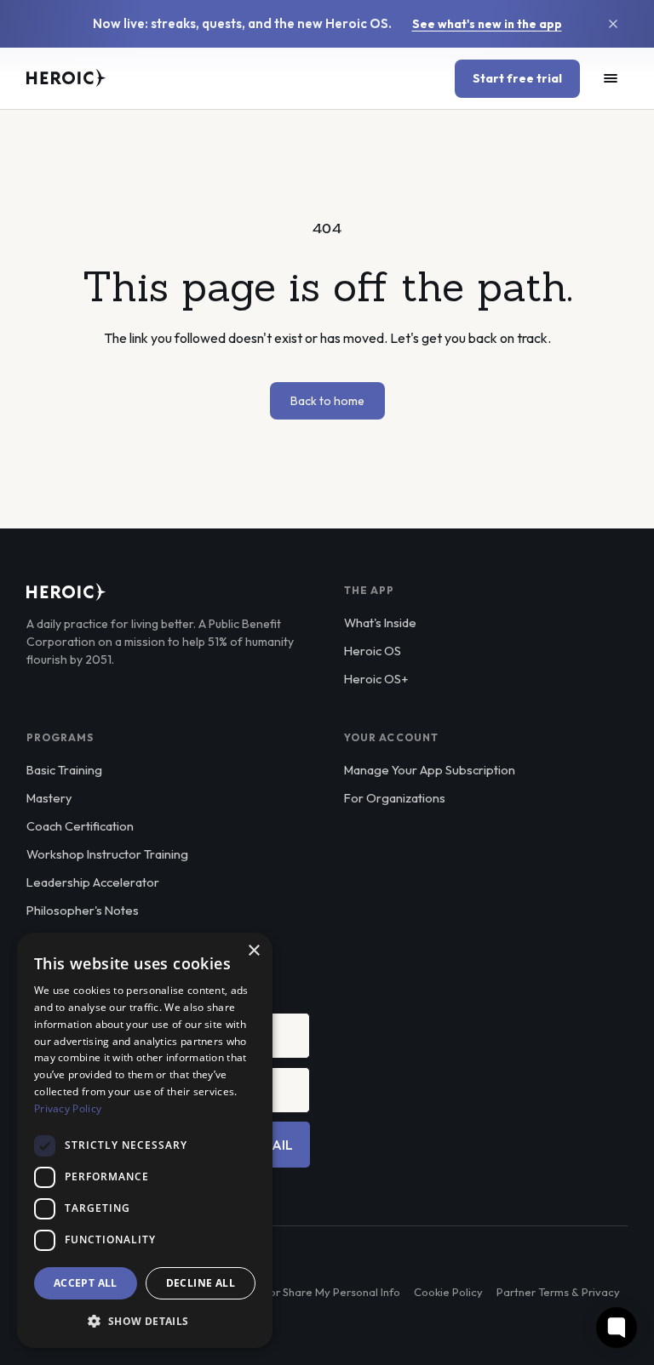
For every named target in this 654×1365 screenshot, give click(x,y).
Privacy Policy (67, 1108)
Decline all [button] (200, 1283)
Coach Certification (80, 826)
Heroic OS (372, 651)
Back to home (327, 400)
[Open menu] (611, 78)
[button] (144, 1321)
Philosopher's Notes (82, 910)
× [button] (253, 951)
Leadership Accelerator (92, 882)
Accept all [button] (86, 1283)
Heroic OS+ (376, 679)
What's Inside (380, 622)
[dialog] (144, 1140)
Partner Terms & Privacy (558, 1292)
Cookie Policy (448, 1292)
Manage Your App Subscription (429, 770)
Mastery (49, 798)
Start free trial (517, 78)
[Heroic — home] (66, 78)
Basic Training (64, 770)
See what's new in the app (487, 23)
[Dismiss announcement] (613, 23)
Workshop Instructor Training (107, 854)
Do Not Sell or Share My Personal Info (304, 1292)
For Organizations (394, 798)
